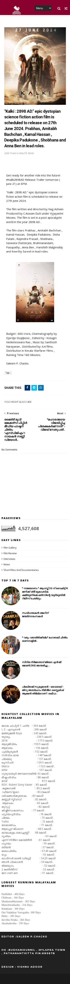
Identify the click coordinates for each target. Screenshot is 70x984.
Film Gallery (10, 547)
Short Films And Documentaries (21, 570)
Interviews (9, 559)
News (7, 564)
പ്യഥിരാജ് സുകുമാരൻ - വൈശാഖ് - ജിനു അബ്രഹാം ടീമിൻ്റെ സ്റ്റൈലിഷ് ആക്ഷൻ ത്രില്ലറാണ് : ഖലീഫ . (43, 690)
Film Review (10, 553)
